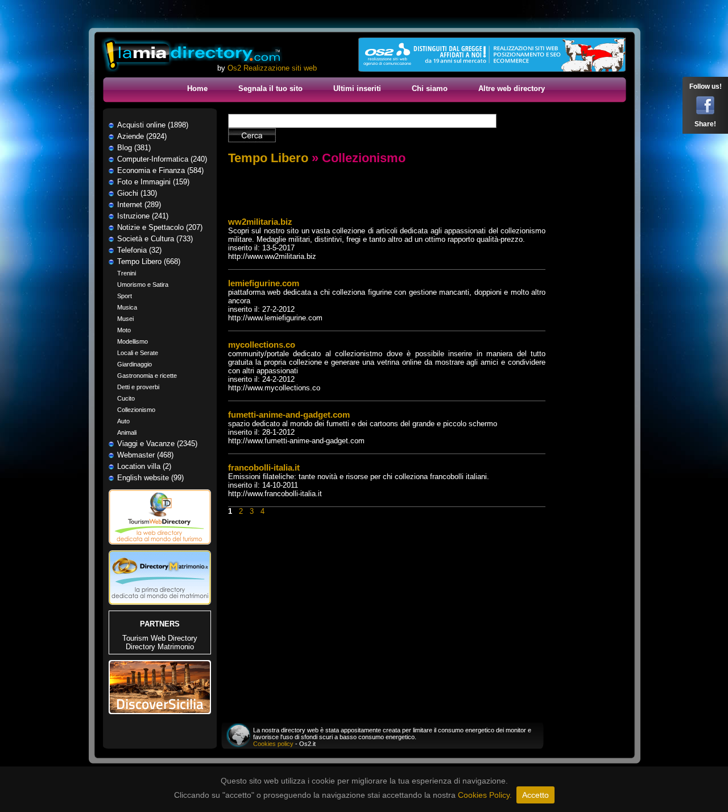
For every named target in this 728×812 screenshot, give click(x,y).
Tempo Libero (268, 158)
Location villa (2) (144, 466)
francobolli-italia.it (264, 467)
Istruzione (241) (142, 216)
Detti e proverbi (138, 387)
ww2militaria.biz (260, 221)
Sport (124, 295)
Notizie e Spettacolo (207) (159, 227)
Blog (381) (134, 147)
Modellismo (132, 341)
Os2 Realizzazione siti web (272, 68)
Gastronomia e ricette (147, 375)
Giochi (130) (137, 193)
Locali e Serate (137, 352)
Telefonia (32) (139, 250)
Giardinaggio (134, 364)
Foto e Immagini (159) (153, 182)
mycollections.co (261, 344)
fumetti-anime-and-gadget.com (289, 414)
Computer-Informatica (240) (162, 159)
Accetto (535, 794)
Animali (126, 432)
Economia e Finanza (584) (160, 170)
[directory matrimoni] (160, 602)
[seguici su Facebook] (705, 112)
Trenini (126, 273)
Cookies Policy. (485, 794)
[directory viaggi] (160, 547)
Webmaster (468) (145, 455)
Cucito (126, 398)
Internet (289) (139, 204)
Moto (124, 330)
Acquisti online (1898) (152, 125)
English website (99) (150, 477)
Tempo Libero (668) (148, 261)
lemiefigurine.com (263, 283)
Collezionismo (136, 409)
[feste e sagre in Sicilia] (160, 711)
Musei (125, 318)
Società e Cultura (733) (155, 238)
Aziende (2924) (142, 136)
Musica (127, 307)
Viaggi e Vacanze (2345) (157, 443)
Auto (123, 421)
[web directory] (192, 55)
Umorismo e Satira (142, 284)
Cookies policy (273, 743)
